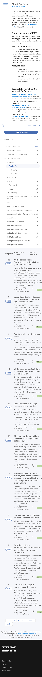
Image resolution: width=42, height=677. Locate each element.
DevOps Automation (19, 290)
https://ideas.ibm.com (19, 107)
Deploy (26, 291)
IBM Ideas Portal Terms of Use (27, 634)
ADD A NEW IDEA (22, 132)
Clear (36, 147)
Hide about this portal (19, 6)
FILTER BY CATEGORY (13, 147)
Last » (9, 624)
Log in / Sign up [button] (33, 125)
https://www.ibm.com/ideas (21, 97)
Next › (31, 621)
